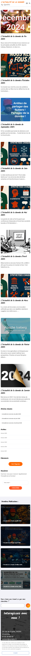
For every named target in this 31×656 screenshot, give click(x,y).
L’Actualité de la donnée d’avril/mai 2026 (12, 423)
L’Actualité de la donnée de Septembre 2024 (12, 126)
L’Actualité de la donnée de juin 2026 (11, 418)
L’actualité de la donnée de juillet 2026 (11, 414)
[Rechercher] (28, 605)
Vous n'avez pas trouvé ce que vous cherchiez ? (13, 600)
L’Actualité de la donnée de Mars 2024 (14, 302)
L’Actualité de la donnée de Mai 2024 (14, 214)
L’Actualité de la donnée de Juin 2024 (14, 170)
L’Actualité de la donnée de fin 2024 (13, 38)
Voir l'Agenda (15, 464)
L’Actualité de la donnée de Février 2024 (15, 346)
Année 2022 (4, 446)
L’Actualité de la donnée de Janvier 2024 (15, 392)
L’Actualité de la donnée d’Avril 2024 (14, 258)
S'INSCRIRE (15, 488)
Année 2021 (4, 451)
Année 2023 (4, 442)
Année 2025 (4, 433)
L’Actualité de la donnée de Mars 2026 (12, 587)
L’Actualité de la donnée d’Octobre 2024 (15, 82)
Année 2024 (4, 437)
